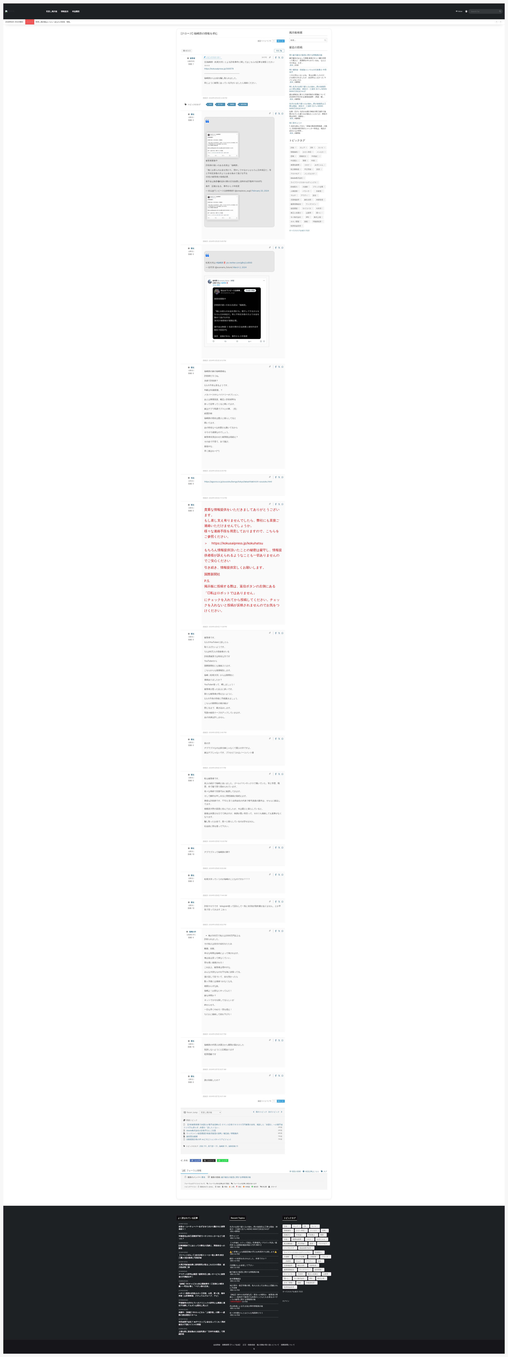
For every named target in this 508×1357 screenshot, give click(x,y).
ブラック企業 (318, 187)
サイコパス (307, 208)
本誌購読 (76, 11)
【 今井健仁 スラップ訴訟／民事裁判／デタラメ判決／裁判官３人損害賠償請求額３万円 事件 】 (253, 1243)
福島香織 (243, 104)
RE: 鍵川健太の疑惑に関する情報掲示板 (305, 55)
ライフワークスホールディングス (303, 182)
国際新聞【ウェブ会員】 (231, 1345)
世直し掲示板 (51, 11)
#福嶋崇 (219, 262)
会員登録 (216, 1345)
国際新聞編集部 (236, 1302)
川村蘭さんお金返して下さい (242, 1265)
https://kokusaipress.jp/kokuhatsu (237, 543)
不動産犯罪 (317, 221)
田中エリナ (234, 1236)
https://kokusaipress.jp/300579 (218, 68)
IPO (307, 217)
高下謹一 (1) (213, 1146)
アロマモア (295, 174)
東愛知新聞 (295, 165)
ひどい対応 (307, 152)
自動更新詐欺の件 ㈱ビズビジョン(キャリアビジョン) (208, 1139)
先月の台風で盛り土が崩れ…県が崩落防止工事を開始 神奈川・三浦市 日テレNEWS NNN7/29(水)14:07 (307, 105)
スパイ (320, 148)
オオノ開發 (295, 221)
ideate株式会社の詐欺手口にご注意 (201, 1130)
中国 (313, 160)
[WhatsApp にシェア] (282, 57)
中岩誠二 (315, 156)
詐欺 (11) (203, 1146)
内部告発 (319, 200)
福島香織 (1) (233, 1146)
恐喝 (292, 156)
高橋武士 (302, 156)
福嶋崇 (232, 104)
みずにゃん (319, 165)
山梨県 (308, 213)
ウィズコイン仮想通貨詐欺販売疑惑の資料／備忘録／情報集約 (212, 1133)
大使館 (305, 187)
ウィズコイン (311, 204)
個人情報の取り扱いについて (268, 1345)
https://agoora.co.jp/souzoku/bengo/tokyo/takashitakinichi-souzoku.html (238, 481)
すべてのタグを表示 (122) (299, 230)
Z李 (311, 148)
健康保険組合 (296, 204)
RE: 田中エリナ (295, 123)
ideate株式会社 (297, 178)
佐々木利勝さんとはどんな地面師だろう (249, 1313)
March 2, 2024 (240, 267)
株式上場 (317, 217)
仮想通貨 (294, 208)
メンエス (320, 152)
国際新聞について (288, 1345)
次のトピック (274, 1112)
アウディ (304, 195)
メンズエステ (309, 174)
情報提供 (64, 11)
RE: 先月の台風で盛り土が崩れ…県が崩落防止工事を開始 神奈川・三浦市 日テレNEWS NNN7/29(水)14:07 (308, 88)
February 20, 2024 (260, 190)
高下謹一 (221, 104)
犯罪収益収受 (296, 226)
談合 (314, 195)
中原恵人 (294, 160)
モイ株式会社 (296, 217)
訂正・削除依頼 (249, 1345)
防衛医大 (294, 187)
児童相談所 (295, 200)
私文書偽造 (295, 169)
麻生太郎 (307, 200)
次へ (279, 41)
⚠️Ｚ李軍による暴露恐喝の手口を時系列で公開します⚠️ (253, 1252)
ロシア (302, 148)
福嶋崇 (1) (223, 1146)
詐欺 (210, 104)
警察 (304, 160)
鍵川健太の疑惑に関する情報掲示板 (236, 1177)
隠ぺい (318, 213)
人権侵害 (294, 191)
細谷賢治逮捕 (192, 1136)
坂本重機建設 (235, 1279)
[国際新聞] (9, 11)
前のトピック (261, 1112)
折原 (318, 169)
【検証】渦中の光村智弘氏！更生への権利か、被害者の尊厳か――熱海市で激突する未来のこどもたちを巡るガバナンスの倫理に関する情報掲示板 (254, 1296)
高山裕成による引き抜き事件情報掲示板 (246, 1306)
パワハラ (306, 191)
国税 (306, 221)
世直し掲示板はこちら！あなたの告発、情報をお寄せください (60, 22)
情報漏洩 (294, 152)
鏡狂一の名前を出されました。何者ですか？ (248, 1258)
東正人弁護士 (296, 213)
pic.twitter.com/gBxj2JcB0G (239, 262)
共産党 (317, 191)
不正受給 (307, 169)
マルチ (293, 195)
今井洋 (318, 208)
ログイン (285, 1301)
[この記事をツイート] (279, 57)
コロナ (307, 165)
